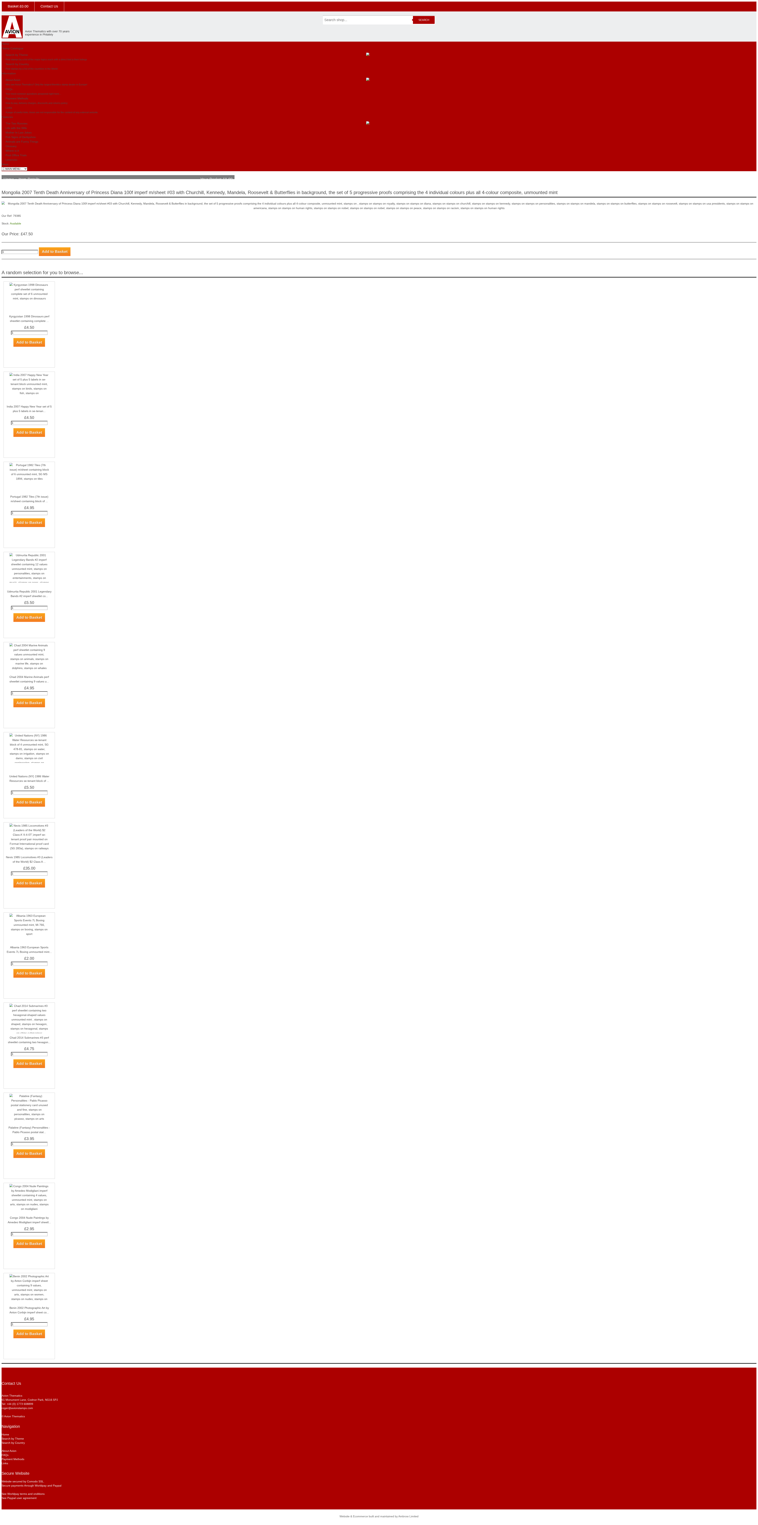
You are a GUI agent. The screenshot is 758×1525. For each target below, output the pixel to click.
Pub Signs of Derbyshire (21, 137)
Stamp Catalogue (12, 48)
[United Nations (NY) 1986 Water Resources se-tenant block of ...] (29, 771)
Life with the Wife (16, 128)
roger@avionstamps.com (17, 1408)
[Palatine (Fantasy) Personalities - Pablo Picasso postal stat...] (29, 1118)
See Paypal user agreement (19, 1498)
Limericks (11, 159)
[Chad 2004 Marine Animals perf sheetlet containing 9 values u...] (29, 668)
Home (5, 43)
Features (7, 117)
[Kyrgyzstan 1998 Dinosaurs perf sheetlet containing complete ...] (29, 298)
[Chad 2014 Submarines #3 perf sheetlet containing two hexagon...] (29, 1033)
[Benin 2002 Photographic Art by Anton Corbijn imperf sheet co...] (29, 1299)
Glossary (11, 146)
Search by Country (17, 64)
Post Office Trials (16, 155)
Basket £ (18, 6)
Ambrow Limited (408, 1516)
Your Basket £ (216, 179)
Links (9, 107)
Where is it (12, 150)
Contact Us (49, 6)
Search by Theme (17, 54)
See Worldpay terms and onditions (23, 1493)
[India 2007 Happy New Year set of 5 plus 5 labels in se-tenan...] (29, 393)
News (5, 164)
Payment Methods (17, 98)
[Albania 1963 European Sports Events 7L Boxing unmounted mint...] (29, 933)
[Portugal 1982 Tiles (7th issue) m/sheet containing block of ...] (29, 478)
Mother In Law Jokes (19, 132)
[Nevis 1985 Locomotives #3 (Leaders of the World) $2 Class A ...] (29, 848)
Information (9, 73)
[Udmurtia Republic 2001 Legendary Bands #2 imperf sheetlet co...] (29, 587)
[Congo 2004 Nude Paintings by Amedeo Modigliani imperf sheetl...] (29, 1208)
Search (423, 20)
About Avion (13, 79)
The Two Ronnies (16, 123)
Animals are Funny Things (22, 141)
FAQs (9, 89)
